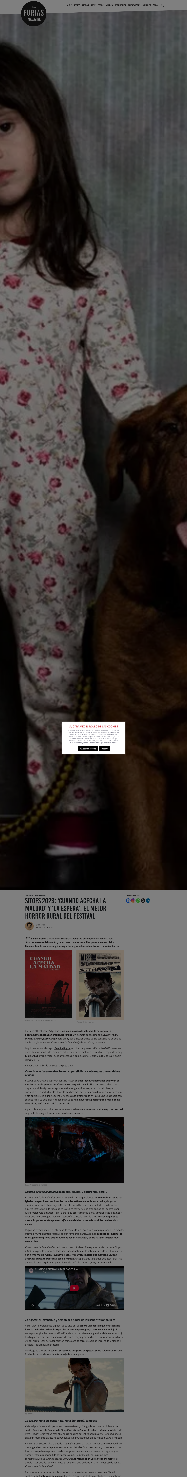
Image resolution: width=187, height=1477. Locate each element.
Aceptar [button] (104, 748)
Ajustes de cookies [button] (88, 748)
